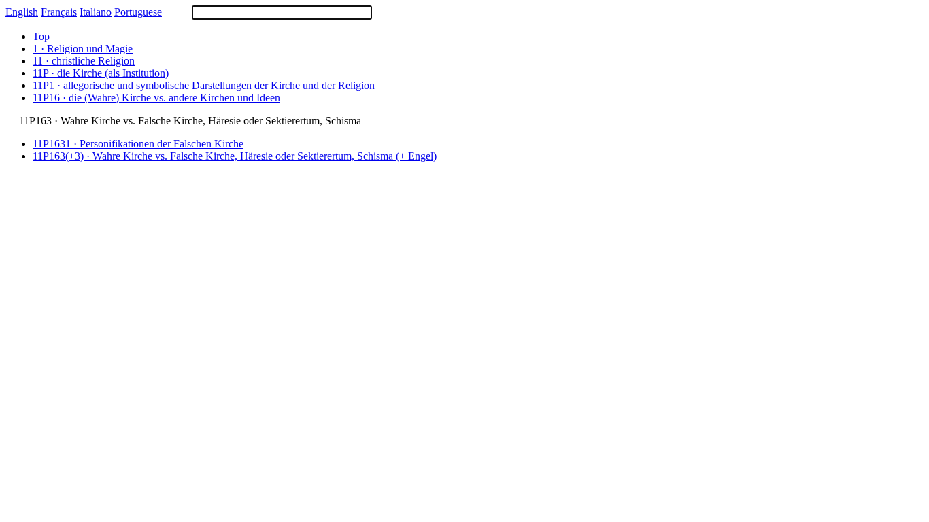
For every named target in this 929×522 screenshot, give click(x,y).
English (21, 12)
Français (59, 12)
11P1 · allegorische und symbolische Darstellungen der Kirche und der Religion (204, 85)
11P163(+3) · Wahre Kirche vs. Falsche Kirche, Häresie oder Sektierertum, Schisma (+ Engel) (235, 156)
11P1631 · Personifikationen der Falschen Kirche (138, 144)
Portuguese (138, 12)
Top (41, 36)
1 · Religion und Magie (83, 48)
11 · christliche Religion (84, 61)
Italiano (96, 12)
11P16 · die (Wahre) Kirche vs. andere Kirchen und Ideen (156, 97)
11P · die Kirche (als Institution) (101, 73)
